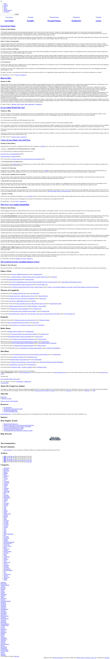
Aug (22, 460)
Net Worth (6, 536)
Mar (12, 456)
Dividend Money (30, 331)
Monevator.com (44, 334)
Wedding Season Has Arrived (16, 306)
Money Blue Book (43, 296)
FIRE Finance (45, 341)
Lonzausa (3, 653)
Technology (6, 11)
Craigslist (46, 170)
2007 (5, 460)
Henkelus (3, 634)
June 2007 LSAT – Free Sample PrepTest (10, 154)
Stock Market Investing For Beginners (47, 343)
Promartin (3, 589)
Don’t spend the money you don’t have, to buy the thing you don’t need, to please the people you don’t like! (34, 313)
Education (6, 495)
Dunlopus (3, 643)
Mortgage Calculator (44, 320)
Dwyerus (3, 626)
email (94, 390)
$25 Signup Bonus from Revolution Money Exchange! (25, 341)
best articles (68, 390)
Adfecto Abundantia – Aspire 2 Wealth (37, 306)
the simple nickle (35, 293)
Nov (28, 460)
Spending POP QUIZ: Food (19, 293)
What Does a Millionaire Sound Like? (20, 274)
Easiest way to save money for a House (22, 325)
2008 (5, 459)
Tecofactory (3, 605)
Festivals (6, 500)
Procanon (3, 599)
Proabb (2, 590)
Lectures (6, 527)
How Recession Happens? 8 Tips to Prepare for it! (20, 284)
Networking (6, 538)
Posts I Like (6, 544)
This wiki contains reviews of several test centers (59, 191)
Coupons (6, 489)
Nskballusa (3, 655)
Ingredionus (3, 603)
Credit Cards (7, 491)
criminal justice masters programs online (13, 408)
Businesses (6, 476)
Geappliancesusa (5, 625)
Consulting (6, 488)
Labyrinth (6, 523)
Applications (7, 468)
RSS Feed (4, 397)
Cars (5, 480)
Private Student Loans (6, 414)
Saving (5, 555)
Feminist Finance (30, 279)
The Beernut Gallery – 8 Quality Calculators (21, 367)
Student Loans (7, 562)
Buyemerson (4, 612)
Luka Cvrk (93, 657)
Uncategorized (19, 381)
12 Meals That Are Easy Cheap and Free (13, 429)
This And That (7, 569)
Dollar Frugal (43, 298)
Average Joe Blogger (58, 657)
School (5, 558)
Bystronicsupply (4, 649)
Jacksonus (3, 630)
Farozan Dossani (8, 450)
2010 (5, 456)
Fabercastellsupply (5, 585)
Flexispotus (3, 617)
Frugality (30, 21)
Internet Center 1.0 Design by (84, 657)
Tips (5, 571)
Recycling (6, 552)
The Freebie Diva (32, 364)
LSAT (16, 201)
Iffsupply (3, 645)
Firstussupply (4, 583)
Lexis (5, 528)
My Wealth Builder (36, 359)
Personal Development (9, 542)
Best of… (6, 6)
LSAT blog (30, 196)
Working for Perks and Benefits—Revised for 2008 (23, 362)
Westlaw (6, 578)
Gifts (5, 507)
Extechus (3, 628)
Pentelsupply (4, 632)
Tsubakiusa (3, 637)
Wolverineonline (4, 651)
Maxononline (4, 647)
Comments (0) (38, 104)
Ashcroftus (3, 610)
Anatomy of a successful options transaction (23, 339)
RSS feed (87, 390)
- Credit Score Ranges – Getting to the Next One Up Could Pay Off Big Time (29, 277)
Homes (5, 512)
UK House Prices (40, 325)
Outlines (6, 539)
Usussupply (3, 621)
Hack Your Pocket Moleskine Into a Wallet (14, 428)
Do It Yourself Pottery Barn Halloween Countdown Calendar (18, 430)
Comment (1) (23, 75)
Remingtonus (4, 648)
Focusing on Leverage (17, 357)
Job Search (6, 520)
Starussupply (4, 594)
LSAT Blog (42, 146)
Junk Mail (6, 522)
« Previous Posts (4, 383)
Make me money (42, 339)
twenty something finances (7, 379)
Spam (5, 561)
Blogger (5, 472)
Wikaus (2, 597)
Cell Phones (6, 482)
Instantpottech (4, 638)
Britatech (3, 593)
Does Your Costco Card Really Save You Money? (25, 311)
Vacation (6, 575)
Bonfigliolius (4, 622)
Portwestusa (3, 614)
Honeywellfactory (5, 644)
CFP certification (8, 407)
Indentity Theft (7, 513)
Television (6, 566)
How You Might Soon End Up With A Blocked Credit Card (31, 303)
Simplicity (6, 559)
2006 (5, 461)
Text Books (6, 567)
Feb (9, 456)
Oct (26, 460)
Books (5, 474)
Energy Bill (6, 496)
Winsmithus (3, 606)
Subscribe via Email (6, 398)
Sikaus (2, 636)
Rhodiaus (3, 633)
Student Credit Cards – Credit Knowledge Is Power (22, 296)
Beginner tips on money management (19, 308)
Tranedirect (3, 640)
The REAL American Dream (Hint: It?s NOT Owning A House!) (27, 287)
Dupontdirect (4, 613)
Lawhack (6, 526)
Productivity (76, 21)
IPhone (5, 517)
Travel (5, 573)
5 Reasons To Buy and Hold (14, 331)
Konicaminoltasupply (6, 601)
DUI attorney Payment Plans (10, 410)
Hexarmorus (3, 598)
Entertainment (7, 497)
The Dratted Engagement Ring (13, 279)
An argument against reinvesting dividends (23, 345)
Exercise (17, 75)
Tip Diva (34, 301)
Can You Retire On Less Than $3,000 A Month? (30, 348)
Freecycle (15, 164)
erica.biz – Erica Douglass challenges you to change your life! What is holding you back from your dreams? (73, 287)
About (5, 3)
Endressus (3, 595)
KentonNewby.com (32, 357)
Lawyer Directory (8, 10)
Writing (5, 579)
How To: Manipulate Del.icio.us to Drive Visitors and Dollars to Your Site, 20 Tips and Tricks (35, 282)
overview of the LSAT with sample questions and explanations (27, 159)
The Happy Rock (56, 354)
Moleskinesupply (5, 616)
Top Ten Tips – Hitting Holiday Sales (18, 301)
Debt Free (54, 277)
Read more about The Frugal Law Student (45, 390)
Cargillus (3, 586)
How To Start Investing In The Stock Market (23, 343)
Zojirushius (3, 608)
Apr (14, 456)
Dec (31, 460)
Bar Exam (6, 469)
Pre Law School (7, 546)
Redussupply (4, 629)
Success (5, 563)
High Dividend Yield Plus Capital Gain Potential (19, 336)
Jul (20, 460)
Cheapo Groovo (39, 336)
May (16, 460)
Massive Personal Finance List (11, 424)
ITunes (5, 519)
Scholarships (7, 557)
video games (7, 577)
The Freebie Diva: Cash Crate (16, 364)
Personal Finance (54, 21)
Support (5, 9)
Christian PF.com (37, 308)
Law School (9, 21)
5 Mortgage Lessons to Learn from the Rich (24, 320)
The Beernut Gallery (41, 367)
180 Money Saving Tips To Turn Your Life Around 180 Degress (19, 425)
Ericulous (107, 657)
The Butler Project (38, 274)
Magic (5, 532)
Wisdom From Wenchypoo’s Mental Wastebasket (51, 362)
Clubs (5, 486)
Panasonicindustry (5, 624)
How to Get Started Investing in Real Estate (18, 322)
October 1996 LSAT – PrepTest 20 (9, 156)
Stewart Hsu (36, 322)
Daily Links (6, 492)
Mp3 (5, 535)
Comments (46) (22, 201)
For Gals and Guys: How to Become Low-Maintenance (22, 298)
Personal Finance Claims (55, 303)
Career (98, 21)
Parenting (6, 540)
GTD (5, 508)
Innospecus (3, 587)
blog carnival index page (59, 372)
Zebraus (2, 652)
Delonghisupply (4, 609)
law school (17, 137)
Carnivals (6, 478)
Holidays (6, 511)
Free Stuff (6, 504)
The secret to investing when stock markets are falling (23, 334)
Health (5, 509)
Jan (7, 457)
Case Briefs (6, 481)
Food (18, 104)
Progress (6, 550)
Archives (6, 5)
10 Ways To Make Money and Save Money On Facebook (17, 426)
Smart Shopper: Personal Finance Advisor (71, 282)
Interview (6, 515)
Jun (18, 460)
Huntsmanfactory (5, 618)
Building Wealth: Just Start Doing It (19, 359)
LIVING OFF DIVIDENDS (53, 348)
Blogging (14, 104)
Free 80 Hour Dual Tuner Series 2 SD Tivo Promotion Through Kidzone (30, 354)
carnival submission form (25, 372)
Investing (6, 516)
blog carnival (17, 379)
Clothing (6, 485)
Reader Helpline (7, 551)
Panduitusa (3, 582)
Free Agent (6, 503)
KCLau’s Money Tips (42, 284)
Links (5, 7)
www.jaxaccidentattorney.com (11, 411)
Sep (24, 460)
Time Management (8, 570)
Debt (13, 137)
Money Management (29, 104)
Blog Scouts (6, 470)
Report (5, 554)
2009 (5, 457)
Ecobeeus (3, 591)
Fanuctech (3, 641)
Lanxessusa (3, 620)
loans (5, 530)
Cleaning (6, 484)
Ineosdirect (3, 602)
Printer (5, 547)
